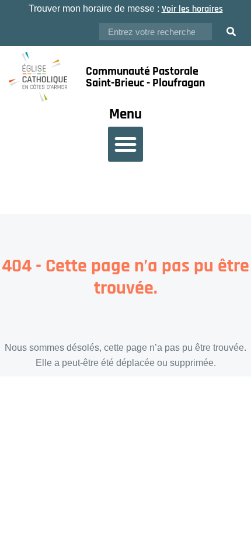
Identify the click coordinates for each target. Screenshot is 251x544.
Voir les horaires (192, 9)
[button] (125, 144)
